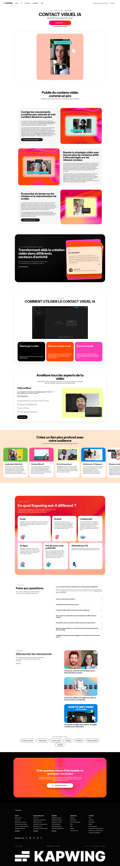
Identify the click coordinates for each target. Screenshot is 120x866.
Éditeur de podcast (93, 740)
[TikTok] (37, 838)
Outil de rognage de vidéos (22, 826)
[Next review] (100, 238)
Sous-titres (17, 820)
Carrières (91, 820)
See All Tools (22, 417)
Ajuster (61, 10)
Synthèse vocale (37, 826)
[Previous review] (96, 238)
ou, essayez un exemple (60, 26)
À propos (72, 818)
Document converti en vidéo (40, 828)
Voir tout (18, 663)
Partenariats (92, 822)
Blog (71, 824)
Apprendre (35, 3)
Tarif (42, 3)
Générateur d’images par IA (40, 824)
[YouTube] (30, 838)
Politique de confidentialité (95, 830)
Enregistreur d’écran (20, 828)
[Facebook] (41, 838)
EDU (71, 826)
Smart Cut (35, 818)
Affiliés (90, 824)
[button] (84, 260)
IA (21, 3)
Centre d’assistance (75, 822)
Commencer (59, 23)
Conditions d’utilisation (94, 832)
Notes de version (93, 826)
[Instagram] (34, 838)
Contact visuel (68, 10)
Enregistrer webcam (27, 740)
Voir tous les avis (23, 266)
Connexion (112, 3)
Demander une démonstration (100, 3)
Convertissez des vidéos (21, 824)
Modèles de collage (57, 822)
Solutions (27, 3)
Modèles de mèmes (57, 820)
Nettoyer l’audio (37, 822)
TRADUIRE (60, 745)
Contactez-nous (74, 830)
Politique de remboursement (96, 828)
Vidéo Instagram (56, 824)
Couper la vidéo (56, 740)
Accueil (51, 10)
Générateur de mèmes (20, 822)
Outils (16, 3)
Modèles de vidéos (56, 818)
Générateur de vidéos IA (39, 820)
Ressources (73, 820)
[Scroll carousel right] (116, 462)
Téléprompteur (42, 740)
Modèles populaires (57, 826)
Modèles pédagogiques (58, 828)
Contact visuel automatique (30, 139)
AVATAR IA (68, 740)
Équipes (72, 828)
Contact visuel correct (29, 220)
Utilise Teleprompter (22, 396)
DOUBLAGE (79, 740)
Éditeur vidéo (18, 818)
